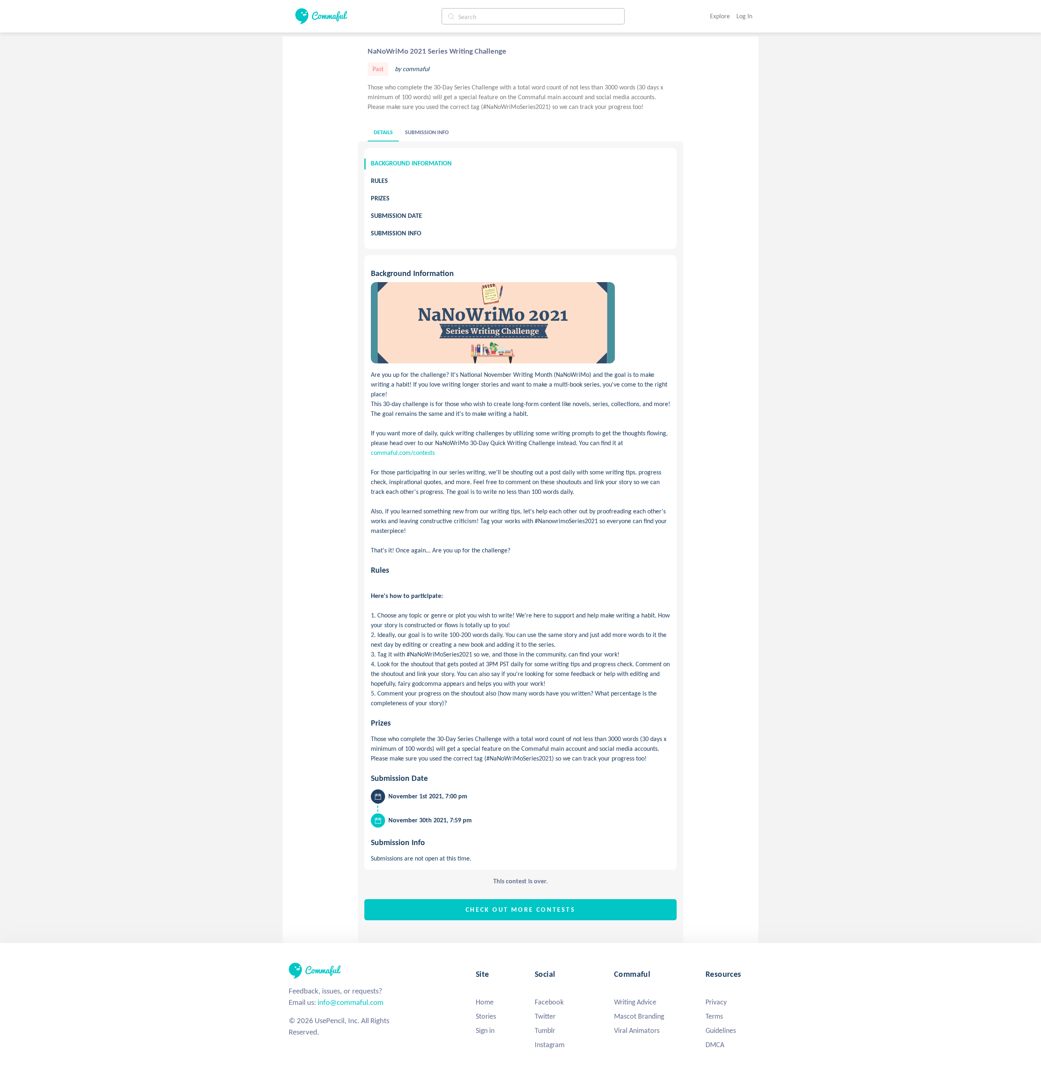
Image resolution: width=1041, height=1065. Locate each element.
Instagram (549, 1044)
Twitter (545, 1016)
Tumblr (545, 1030)
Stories (486, 1016)
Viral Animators (637, 1030)
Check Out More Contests (520, 909)
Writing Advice (635, 1002)
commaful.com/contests (403, 452)
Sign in (485, 1030)
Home (485, 1002)
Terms (714, 1016)
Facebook (549, 1002)
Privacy (716, 1002)
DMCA (715, 1044)
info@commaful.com (350, 1002)
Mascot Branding (639, 1016)
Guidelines (721, 1030)
